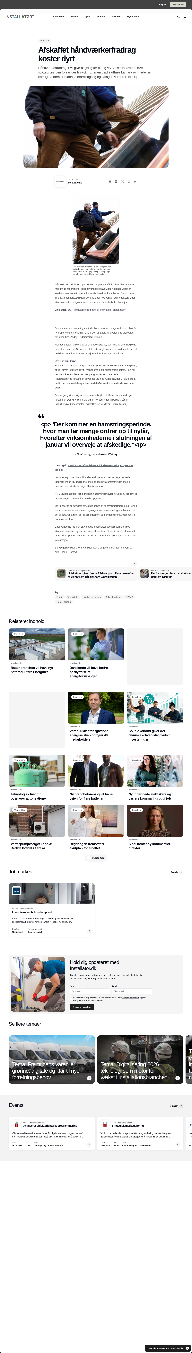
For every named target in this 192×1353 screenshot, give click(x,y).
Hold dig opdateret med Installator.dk (166, 1348)
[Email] (129, 181)
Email (114, 986)
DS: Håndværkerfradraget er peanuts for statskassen (97, 309)
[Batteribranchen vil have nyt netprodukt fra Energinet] (37, 651)
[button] (135, 563)
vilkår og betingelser (130, 998)
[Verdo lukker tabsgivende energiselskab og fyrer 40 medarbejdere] (96, 716)
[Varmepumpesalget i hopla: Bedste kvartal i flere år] (37, 827)
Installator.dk (75, 183)
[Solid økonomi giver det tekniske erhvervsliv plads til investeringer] (155, 716)
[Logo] (20, 17)
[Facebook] (110, 181)
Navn (72, 986)
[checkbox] (71, 999)
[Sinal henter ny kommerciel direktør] (155, 827)
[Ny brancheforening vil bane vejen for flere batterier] (96, 777)
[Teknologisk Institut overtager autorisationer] (37, 777)
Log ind (163, 4)
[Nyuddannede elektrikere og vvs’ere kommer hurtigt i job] (155, 777)
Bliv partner (178, 4)
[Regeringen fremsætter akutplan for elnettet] (96, 827)
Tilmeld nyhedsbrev (82, 1007)
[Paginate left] (11, 909)
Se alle (174, 872)
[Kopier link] (135, 182)
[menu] (185, 17)
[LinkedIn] (116, 181)
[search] (178, 17)
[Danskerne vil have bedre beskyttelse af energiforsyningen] (96, 653)
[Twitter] (122, 181)
